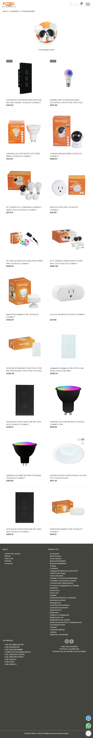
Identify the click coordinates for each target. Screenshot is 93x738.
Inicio (5, 11)
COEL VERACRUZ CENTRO (15, 654)
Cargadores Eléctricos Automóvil (64, 571)
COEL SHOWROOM (12, 647)
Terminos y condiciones (69, 649)
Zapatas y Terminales (59, 634)
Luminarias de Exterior (59, 607)
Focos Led (54, 593)
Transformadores (57, 629)
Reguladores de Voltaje (60, 620)
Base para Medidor (58, 561)
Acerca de (9, 558)
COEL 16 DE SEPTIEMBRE (14, 649)
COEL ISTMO (9, 662)
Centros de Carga (57, 573)
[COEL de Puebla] (9, 5)
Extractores (55, 590)
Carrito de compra (12, 553)
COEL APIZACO (11, 664)
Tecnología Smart (28, 11)
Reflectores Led (56, 617)
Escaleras (54, 588)
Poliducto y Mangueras (59, 615)
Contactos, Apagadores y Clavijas (64, 585)
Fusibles (53, 595)
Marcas (8, 556)
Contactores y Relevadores (61, 583)
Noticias (8, 561)
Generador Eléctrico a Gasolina (63, 598)
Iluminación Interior (58, 600)
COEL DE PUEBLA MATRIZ (14, 644)
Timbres (53, 627)
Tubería (53, 632)
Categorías (14, 11)
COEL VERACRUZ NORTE (14, 657)
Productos (53, 549)
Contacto (9, 563)
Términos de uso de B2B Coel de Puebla (69, 651)
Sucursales (8, 640)
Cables (53, 566)
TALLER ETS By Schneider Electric (18, 652)
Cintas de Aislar (56, 576)
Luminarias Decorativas (59, 605)
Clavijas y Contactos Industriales (64, 578)
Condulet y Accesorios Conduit (63, 580)
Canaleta (54, 568)
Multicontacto (56, 610)
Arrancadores (55, 558)
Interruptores (55, 603)
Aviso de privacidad (69, 646)
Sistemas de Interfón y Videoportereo (66, 622)
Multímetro (54, 612)
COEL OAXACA (10, 659)
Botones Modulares (58, 563)
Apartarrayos (55, 556)
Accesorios (54, 553)
